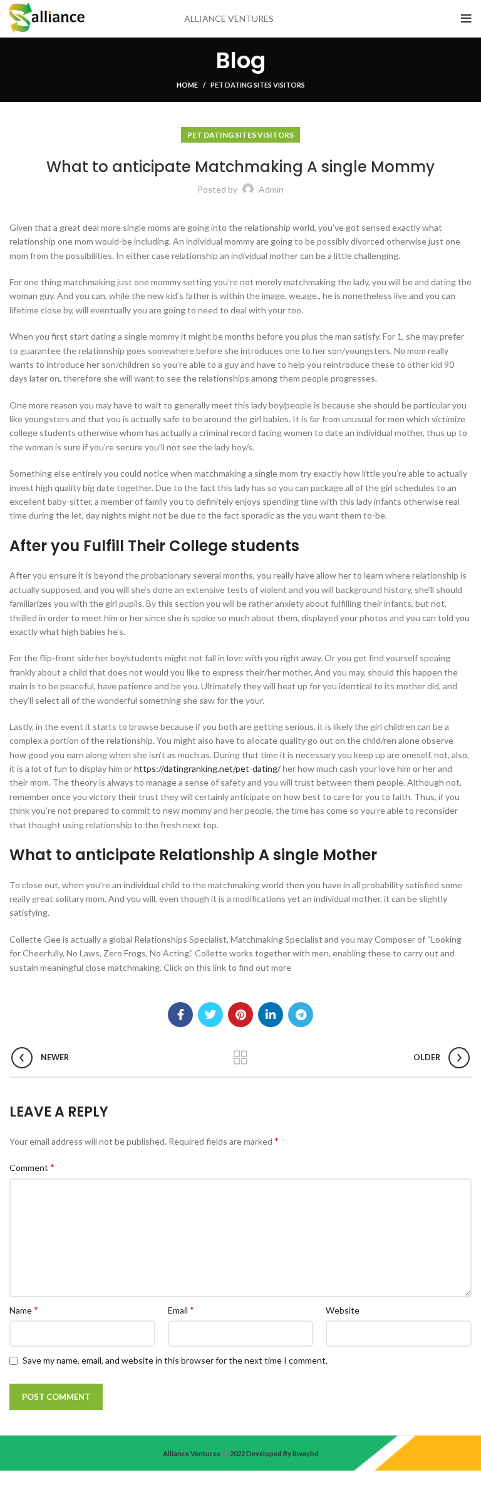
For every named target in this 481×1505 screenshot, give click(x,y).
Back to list (241, 1057)
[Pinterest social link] (240, 1014)
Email (181, 1309)
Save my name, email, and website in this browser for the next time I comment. (175, 1360)
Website (342, 1310)
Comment (31, 1167)
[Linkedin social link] (270, 1014)
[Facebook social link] (180, 1014)
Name (23, 1309)
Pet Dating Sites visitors (257, 85)
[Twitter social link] (210, 1014)
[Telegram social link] (300, 1014)
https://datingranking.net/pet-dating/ (207, 768)
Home (187, 85)
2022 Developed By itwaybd (274, 1453)
